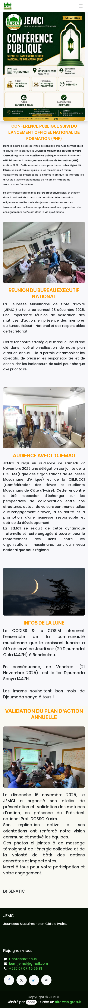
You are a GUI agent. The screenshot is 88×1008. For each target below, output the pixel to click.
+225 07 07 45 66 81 (25, 968)
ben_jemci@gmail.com (28, 963)
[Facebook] (9, 980)
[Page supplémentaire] (46, 980)
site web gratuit (68, 1002)
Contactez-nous (23, 959)
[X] (21, 980)
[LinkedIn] (34, 980)
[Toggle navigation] (81, 6)
